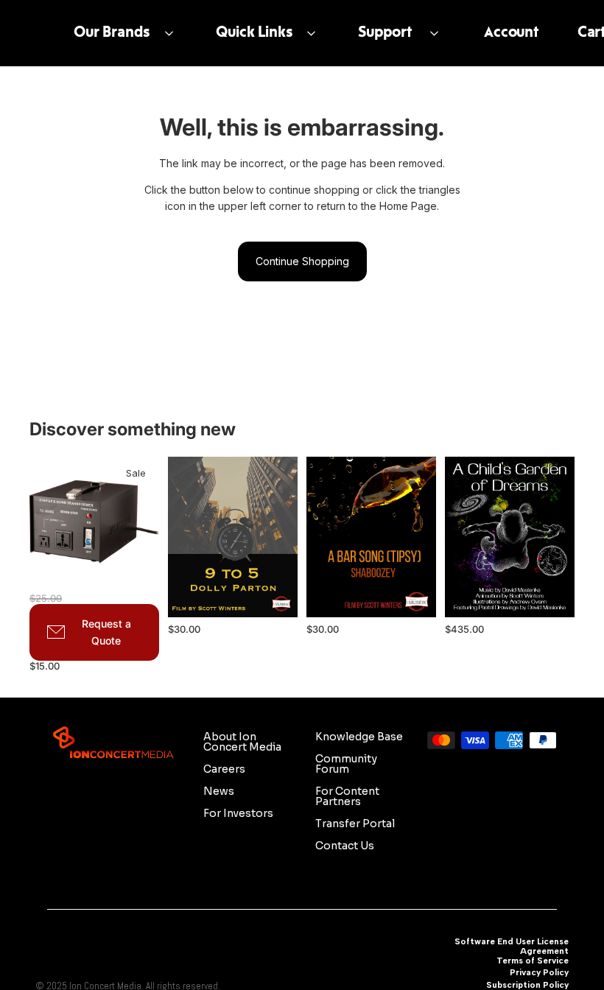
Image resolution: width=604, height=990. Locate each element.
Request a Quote (106, 632)
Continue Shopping (302, 261)
